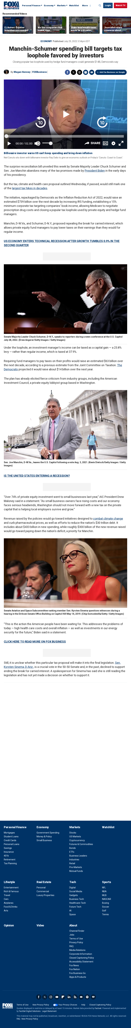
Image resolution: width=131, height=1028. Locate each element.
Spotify (87, 997)
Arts (6, 910)
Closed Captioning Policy (81, 957)
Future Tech (75, 906)
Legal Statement (49, 1011)
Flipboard (63, 997)
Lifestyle (9, 882)
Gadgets (73, 895)
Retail (72, 863)
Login (108, 5)
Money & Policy (44, 836)
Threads (79, 72)
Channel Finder (76, 931)
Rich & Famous (11, 891)
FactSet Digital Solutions (30, 1011)
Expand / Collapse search (100, 5)
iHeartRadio (93, 997)
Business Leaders (78, 855)
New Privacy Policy (41, 1005)
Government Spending (48, 832)
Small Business (44, 840)
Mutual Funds (76, 871)
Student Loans (11, 836)
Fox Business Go (77, 973)
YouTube (56, 997)
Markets (61, 5)
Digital (72, 887)
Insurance (9, 852)
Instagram (50, 997)
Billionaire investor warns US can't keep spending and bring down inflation (48, 153)
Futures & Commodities (81, 844)
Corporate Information (80, 954)
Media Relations (77, 950)
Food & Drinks (10, 906)
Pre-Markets (75, 867)
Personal (41, 887)
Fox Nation (74, 969)
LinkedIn (69, 997)
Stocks (72, 832)
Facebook (67, 72)
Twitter (73, 72)
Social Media (75, 891)
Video (40, 925)
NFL (104, 887)
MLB (104, 895)
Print (85, 72)
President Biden (95, 170)
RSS (75, 997)
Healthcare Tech (77, 903)
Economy (49, 5)
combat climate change (108, 518)
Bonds (72, 848)
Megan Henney (22, 72)
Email (91, 72)
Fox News (74, 965)
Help (83, 1005)
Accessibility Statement (81, 961)
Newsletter (81, 997)
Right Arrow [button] (125, 25)
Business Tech (76, 899)
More (85, 5)
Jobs (71, 934)
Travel (7, 895)
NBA (104, 891)
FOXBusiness (39, 72)
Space (72, 914)
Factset (98, 1008)
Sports (106, 882)
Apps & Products (77, 977)
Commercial (43, 891)
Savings (8, 848)
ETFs (71, 852)
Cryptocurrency (77, 840)
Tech (72, 882)
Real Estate (44, 882)
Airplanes (8, 903)
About (73, 925)
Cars (6, 899)
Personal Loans (11, 844)
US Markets (75, 836)
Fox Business (11, 5)
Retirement (9, 859)
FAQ (71, 946)
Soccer (105, 906)
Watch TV (120, 5)
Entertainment (11, 887)
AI (70, 910)
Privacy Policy (76, 942)
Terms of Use (76, 938)
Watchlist (74, 5)
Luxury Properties (45, 895)
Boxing (105, 903)
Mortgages (9, 832)
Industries (74, 859)
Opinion (9, 925)
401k (6, 855)
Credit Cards (10, 840)
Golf (104, 910)
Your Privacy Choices (67, 1005)
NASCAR (106, 899)
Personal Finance (31, 5)
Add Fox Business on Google (112, 72)
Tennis (105, 914)
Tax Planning (10, 863)
